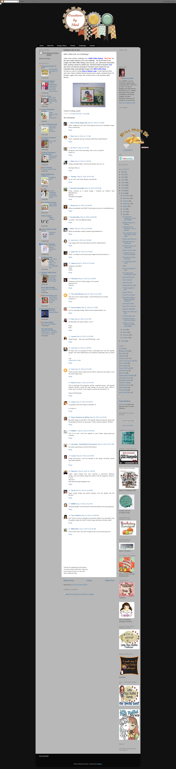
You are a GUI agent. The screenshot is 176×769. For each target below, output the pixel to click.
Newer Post (69, 580)
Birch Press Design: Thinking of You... (52, 248)
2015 (123, 185)
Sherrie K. (74, 471)
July (124, 209)
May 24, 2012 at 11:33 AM (83, 251)
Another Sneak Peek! (129, 250)
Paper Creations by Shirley (80, 417)
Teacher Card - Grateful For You (53, 157)
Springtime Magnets (52, 233)
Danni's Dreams (46, 167)
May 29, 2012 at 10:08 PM (90, 515)
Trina (72, 136)
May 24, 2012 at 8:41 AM (86, 176)
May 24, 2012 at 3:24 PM (85, 336)
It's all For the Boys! (129, 295)
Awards (92, 45)
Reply (70, 130)
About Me (50, 45)
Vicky (72, 161)
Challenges (82, 45)
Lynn (73, 369)
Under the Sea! (127, 282)
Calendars (122, 356)
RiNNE (73, 504)
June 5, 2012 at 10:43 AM (87, 529)
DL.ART (44, 189)
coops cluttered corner (49, 124)
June (124, 211)
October (126, 201)
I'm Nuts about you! (129, 316)
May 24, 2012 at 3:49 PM (83, 348)
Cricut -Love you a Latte (127, 361)
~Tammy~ (73, 176)
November (126, 198)
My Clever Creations (48, 244)
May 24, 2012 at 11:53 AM (85, 263)
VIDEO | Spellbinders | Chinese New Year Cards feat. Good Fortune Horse (53, 87)
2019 (123, 174)
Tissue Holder (123, 387)
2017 (123, 180)
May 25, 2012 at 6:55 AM (86, 431)
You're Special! (127, 280)
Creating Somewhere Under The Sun (48, 153)
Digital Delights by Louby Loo (47, 175)
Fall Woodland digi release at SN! (53, 71)
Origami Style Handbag (126, 375)
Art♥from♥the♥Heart (48, 81)
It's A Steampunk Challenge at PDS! (129, 273)
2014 (123, 188)
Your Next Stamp (47, 329)
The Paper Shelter (47, 322)
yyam (73, 251)
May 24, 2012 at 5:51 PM (85, 382)
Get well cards (123, 370)
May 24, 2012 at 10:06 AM (83, 228)
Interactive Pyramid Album (53, 311)
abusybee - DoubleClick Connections (84, 444)
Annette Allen (75, 217)
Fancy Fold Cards (125, 368)
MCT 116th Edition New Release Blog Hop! (53, 100)
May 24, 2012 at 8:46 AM (93, 188)
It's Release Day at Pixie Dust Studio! (129, 319)
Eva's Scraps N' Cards (48, 202)
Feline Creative (46, 216)
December (126, 195)
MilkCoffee (75, 529)
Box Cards (122, 353)
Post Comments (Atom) (79, 585)
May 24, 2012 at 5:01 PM (83, 369)
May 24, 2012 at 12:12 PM (92, 294)
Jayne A (74, 263)
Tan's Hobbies (76, 515)
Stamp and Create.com (49, 295)
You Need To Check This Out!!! (129, 258)
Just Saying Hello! (128, 303)
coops (73, 402)
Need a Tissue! (127, 292)
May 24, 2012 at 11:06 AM (82, 240)
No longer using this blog (48, 169)
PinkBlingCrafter (47, 257)
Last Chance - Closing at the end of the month (53, 300)
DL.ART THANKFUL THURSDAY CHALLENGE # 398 (53, 194)
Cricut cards (123, 363)
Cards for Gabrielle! (129, 309)
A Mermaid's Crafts (75, 360)
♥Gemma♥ (74, 278)
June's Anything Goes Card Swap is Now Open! (129, 234)
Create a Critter (124, 358)
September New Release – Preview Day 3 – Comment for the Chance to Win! (49, 332)
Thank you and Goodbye (48, 324)
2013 (123, 190)
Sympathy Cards (124, 380)
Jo (71, 148)
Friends (72, 45)
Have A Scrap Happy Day (78, 123)
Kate (72, 319)
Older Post (109, 580)
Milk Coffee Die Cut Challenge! (129, 242)
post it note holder (125, 392)
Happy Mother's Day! (129, 285)
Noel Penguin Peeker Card (53, 205)
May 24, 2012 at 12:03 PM (87, 278)
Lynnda (73, 336)
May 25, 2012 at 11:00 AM (85, 456)
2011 (123, 341)
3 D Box (121, 348)
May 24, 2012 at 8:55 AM (88, 217)
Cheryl (72, 205)
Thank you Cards (124, 385)
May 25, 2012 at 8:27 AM (106, 444)
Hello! (124, 266)
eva (72, 240)
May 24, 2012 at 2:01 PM (83, 319)
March (125, 332)
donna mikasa (76, 307)
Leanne (73, 456)
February (126, 335)
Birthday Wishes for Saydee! (129, 223)
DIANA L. (74, 431)
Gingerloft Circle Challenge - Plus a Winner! (129, 228)
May (124, 214)
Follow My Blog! (124, 401)
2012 (123, 193)
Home (42, 45)
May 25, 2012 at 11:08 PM (84, 490)
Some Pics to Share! (129, 306)
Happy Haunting (51, 218)
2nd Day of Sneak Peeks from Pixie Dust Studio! (129, 324)
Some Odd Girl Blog (48, 287)
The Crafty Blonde (77, 294)
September (126, 203)
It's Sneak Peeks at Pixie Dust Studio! (129, 253)
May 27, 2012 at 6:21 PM (84, 504)
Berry (72, 228)
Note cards (122, 373)
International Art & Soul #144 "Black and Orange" (52, 278)
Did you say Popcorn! (129, 239)
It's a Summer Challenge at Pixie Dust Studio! (129, 218)
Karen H (74, 382)
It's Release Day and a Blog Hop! (129, 246)
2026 (123, 172)
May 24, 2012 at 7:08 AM (96, 123)
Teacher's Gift (123, 382)
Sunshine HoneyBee (77, 188)
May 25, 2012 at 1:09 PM (87, 471)
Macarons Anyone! (129, 277)
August (125, 206)
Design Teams (62, 45)
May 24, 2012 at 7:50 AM (83, 161)
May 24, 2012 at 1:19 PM (90, 307)
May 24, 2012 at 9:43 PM (84, 402)
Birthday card (123, 351)
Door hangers (123, 365)
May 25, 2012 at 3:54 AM (98, 417)
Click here (122, 404)
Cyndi (73, 490)
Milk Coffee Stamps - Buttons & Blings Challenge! (129, 299)
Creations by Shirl (127, 78)
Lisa (72, 348)
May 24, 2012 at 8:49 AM (83, 205)
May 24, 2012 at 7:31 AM (81, 148)
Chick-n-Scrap (46, 96)
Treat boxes (123, 390)
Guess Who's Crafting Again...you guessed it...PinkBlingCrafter (53, 263)
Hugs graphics (128, 150)
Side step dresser (124, 378)
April (124, 329)
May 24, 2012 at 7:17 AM (82, 136)
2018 (123, 177)
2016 (123, 182)
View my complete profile (127, 103)
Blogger (99, 764)
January (126, 337)
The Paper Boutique (48, 309)
